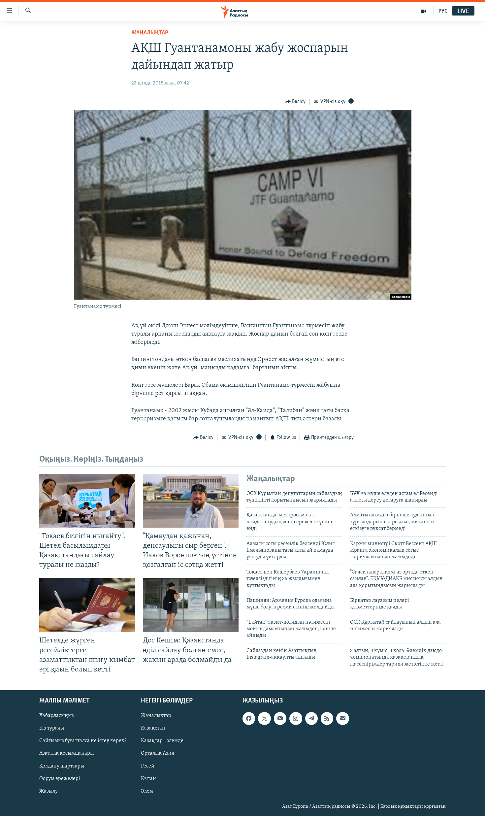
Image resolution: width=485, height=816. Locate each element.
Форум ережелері (59, 778)
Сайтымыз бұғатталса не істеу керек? (82, 740)
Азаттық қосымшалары (66, 753)
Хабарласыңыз (56, 715)
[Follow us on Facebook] (248, 718)
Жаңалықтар (156, 715)
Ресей (147, 766)
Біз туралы (51, 728)
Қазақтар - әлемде (162, 740)
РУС (442, 11)
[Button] (295, 101)
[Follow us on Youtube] (280, 718)
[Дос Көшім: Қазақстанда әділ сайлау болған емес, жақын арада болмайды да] (191, 605)
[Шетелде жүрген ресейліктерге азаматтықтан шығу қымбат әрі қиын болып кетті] (87, 605)
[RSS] (327, 718)
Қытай (148, 778)
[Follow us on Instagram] (295, 718)
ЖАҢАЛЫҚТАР (149, 33)
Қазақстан (153, 728)
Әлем (147, 791)
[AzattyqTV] (423, 11)
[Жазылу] (342, 718)
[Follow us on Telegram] (311, 718)
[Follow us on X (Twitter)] (264, 718)
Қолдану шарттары (61, 766)
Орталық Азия (157, 753)
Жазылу (48, 791)
